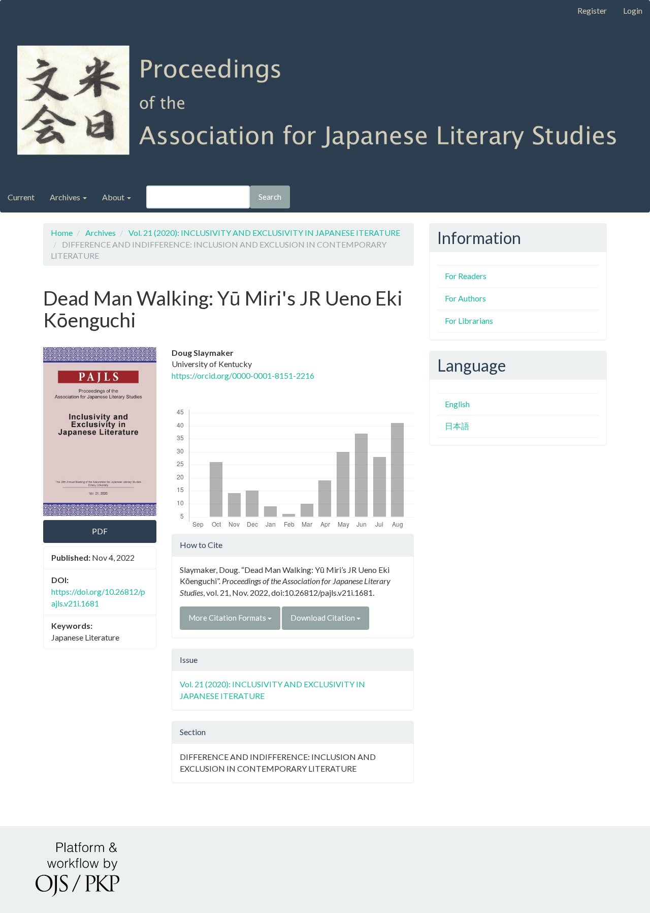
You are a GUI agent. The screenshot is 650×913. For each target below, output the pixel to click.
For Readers (465, 276)
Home (62, 232)
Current (21, 197)
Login (632, 10)
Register (592, 10)
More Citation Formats (228, 617)
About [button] (114, 197)
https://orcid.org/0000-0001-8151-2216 (243, 375)
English (457, 404)
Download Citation (323, 617)
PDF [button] (100, 531)
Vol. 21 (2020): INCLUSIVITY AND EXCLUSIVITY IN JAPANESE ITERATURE (264, 232)
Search (269, 196)
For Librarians (469, 320)
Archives (100, 232)
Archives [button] (66, 197)
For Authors (465, 298)
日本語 (457, 426)
